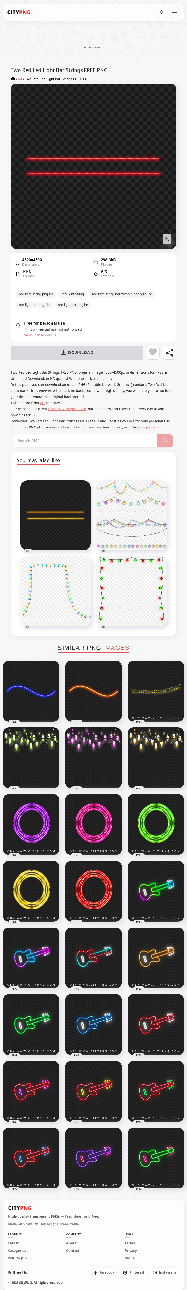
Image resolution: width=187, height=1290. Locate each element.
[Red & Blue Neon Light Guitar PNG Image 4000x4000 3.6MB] (31, 1158)
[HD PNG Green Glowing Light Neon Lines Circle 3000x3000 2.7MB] (156, 824)
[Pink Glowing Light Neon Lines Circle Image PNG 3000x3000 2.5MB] (93, 824)
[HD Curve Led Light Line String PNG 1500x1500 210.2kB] (93, 691)
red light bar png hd (73, 305)
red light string (73, 294)
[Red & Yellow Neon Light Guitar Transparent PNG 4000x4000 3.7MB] (93, 1091)
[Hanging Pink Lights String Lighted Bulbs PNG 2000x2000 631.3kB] (93, 757)
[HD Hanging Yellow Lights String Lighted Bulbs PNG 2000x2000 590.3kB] (156, 757)
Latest (13, 1243)
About (71, 1243)
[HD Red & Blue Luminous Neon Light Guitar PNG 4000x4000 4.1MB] (93, 958)
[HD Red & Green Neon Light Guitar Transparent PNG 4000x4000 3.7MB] (156, 1091)
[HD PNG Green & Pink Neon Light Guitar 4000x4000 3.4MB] (156, 1158)
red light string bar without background (122, 294)
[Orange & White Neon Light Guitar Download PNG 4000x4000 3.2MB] (156, 958)
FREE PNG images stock (67, 409)
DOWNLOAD (80, 353)
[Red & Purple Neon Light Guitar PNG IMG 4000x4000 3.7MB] (31, 1091)
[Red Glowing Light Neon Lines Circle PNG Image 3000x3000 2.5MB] (93, 891)
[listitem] (104, 1272)
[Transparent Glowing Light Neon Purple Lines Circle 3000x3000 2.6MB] (31, 824)
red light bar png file (34, 305)
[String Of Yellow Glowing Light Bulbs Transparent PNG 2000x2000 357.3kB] (156, 691)
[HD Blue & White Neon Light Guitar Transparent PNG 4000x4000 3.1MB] (93, 1024)
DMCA (130, 1258)
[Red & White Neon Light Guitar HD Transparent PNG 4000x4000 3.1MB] (156, 1024)
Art (104, 271)
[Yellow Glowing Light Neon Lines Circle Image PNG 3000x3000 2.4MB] (31, 891)
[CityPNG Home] (19, 12)
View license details (40, 335)
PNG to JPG (17, 1258)
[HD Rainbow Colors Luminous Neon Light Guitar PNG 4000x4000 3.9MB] (156, 891)
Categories (17, 1250)
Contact (72, 1250)
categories (146, 427)
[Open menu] (174, 12)
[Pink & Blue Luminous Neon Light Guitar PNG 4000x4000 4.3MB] (31, 958)
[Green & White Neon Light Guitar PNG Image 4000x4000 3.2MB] (31, 1024)
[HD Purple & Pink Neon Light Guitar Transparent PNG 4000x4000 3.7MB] (93, 1158)
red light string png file (36, 294)
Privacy (131, 1250)
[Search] (162, 12)
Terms (130, 1243)
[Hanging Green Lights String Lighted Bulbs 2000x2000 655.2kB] (31, 757)
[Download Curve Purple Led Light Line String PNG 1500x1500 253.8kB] (31, 691)
